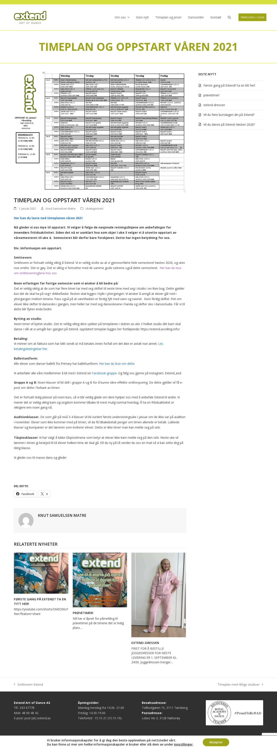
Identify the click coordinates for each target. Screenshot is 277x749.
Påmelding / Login (252, 17)
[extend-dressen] (158, 595)
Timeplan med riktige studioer (238, 684)
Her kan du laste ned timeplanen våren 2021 (48, 218)
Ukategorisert (94, 208)
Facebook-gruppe (104, 373)
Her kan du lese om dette (116, 363)
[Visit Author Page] (26, 520)
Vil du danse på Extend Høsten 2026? (229, 124)
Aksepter (216, 742)
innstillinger (183, 744)
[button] (229, 17)
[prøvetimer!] (100, 580)
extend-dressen (145, 643)
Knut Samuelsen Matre (61, 208)
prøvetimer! (83, 613)
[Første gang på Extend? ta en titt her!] (41, 573)
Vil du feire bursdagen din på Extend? (228, 115)
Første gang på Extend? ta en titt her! (229, 85)
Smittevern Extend (28, 684)
